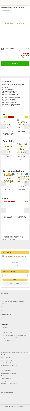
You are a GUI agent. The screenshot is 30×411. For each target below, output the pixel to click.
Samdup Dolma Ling (6, 357)
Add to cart (15, 63)
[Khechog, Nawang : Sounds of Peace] (15, 23)
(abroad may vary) (16, 50)
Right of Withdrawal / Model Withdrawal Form (14, 335)
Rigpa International (6, 370)
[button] (3, 126)
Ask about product (7, 69)
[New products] (27, 252)
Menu (2, 2)
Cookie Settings (7, 340)
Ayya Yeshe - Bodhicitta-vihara (9, 383)
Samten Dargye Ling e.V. (7, 360)
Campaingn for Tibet (6, 378)
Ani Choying (4, 381)
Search (15, 279)
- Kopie (8, 127)
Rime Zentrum (4, 355)
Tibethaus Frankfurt (6, 368)
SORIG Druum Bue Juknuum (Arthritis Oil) (22, 155)
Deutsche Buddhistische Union (9, 362)
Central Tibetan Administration (8, 373)
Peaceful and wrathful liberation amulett (8, 185)
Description (7, 81)
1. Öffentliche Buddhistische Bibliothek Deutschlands (14, 352)
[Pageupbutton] (25, 408)
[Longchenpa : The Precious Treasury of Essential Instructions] (15, 257)
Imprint (4, 330)
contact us (3, 394)
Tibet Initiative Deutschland (8, 375)
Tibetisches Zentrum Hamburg (9, 365)
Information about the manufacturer (12, 237)
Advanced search (15, 283)
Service (5, 327)
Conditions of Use (7, 332)
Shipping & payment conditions (10, 337)
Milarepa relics (22, 127)
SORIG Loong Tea (8, 155)
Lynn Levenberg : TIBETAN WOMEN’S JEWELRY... (21, 185)
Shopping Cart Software (9, 406)
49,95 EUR (15, 266)
